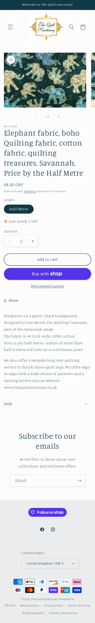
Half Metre (18, 209)
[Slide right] (58, 116)
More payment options (47, 286)
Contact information (63, 613)
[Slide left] (36, 116)
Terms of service (79, 605)
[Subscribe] (79, 480)
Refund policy (29, 605)
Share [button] (14, 300)
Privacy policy (53, 605)
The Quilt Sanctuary (44, 599)
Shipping (30, 191)
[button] (10, 27)
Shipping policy (33, 613)
